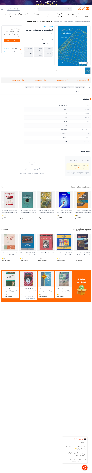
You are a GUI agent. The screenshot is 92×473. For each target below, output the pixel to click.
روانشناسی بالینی (46, 87)
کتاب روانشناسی (42, 39)
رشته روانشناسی (29, 87)
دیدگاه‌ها (78, 92)
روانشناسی (38, 87)
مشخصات (86, 92)
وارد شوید (76, 168)
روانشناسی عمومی (80, 87)
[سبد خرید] (2, 9)
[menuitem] (84, 15)
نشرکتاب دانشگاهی (48, 26)
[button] (3, 202)
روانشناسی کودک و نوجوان (67, 87)
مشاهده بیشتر (6, 187)
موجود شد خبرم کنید (11, 40)
